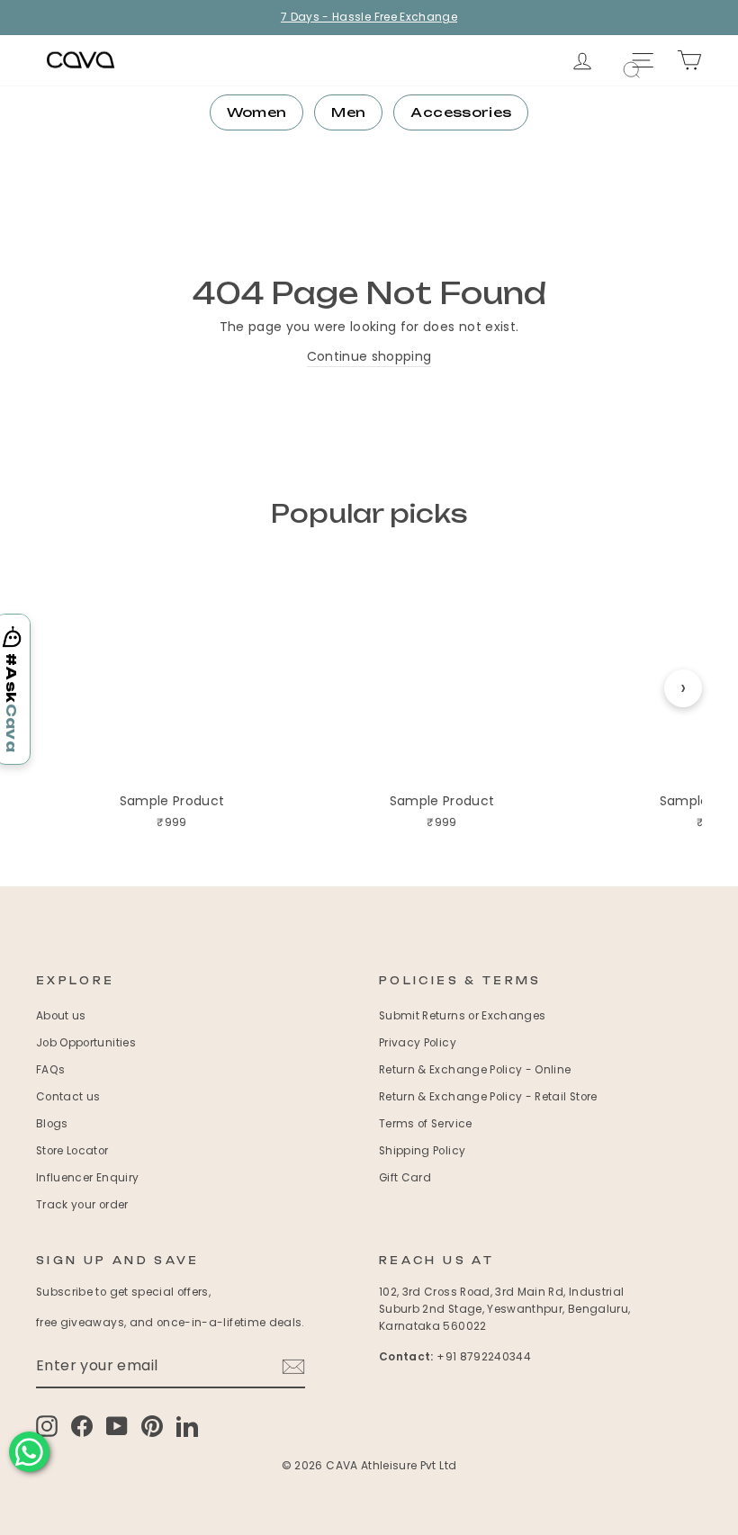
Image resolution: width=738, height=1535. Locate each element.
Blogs (52, 1124)
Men (348, 112)
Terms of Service (425, 1124)
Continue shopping (369, 356)
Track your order (82, 1205)
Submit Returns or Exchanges (462, 1016)
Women (257, 112)
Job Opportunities (86, 1043)
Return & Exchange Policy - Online (475, 1070)
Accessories (460, 112)
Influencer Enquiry (87, 1178)
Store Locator (72, 1151)
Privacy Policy (417, 1043)
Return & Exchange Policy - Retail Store (488, 1097)
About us (61, 1016)
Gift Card (405, 1178)
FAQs (50, 1070)
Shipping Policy (422, 1151)
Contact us (68, 1097)
